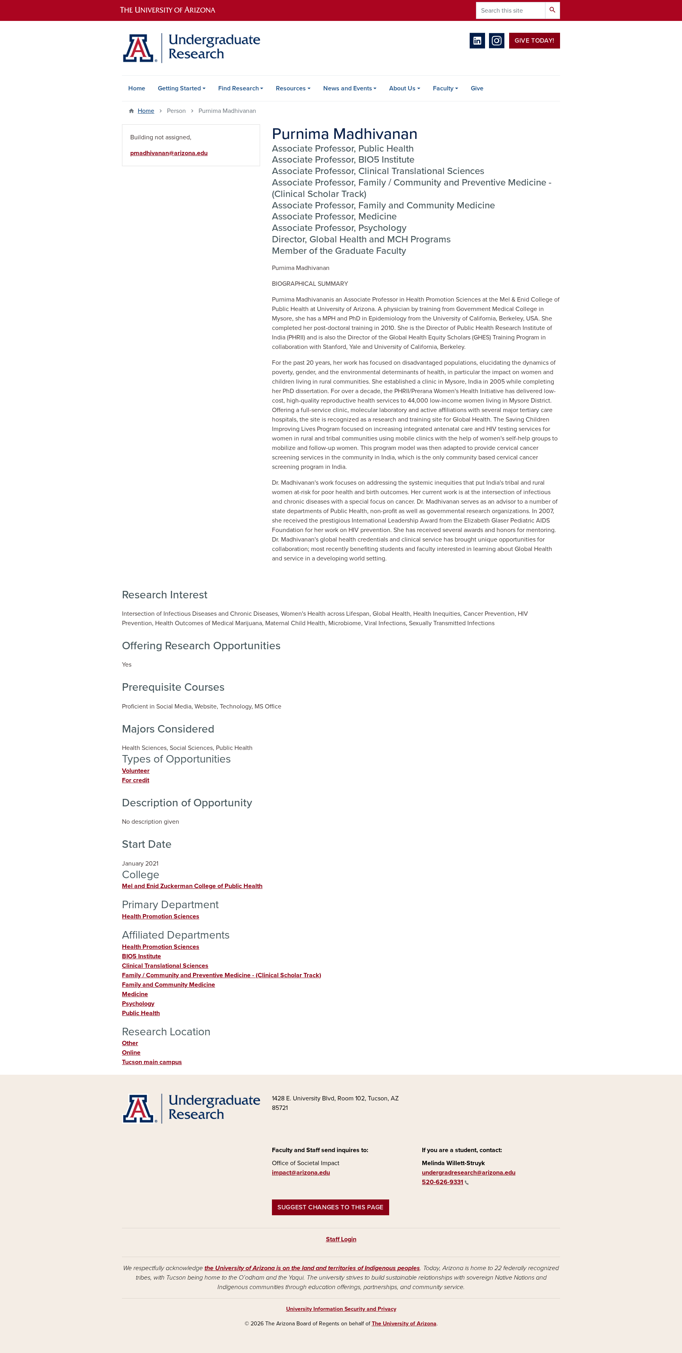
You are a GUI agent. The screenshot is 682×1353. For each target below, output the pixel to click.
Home (136, 88)
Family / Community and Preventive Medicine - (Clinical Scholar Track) (221, 975)
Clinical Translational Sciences (165, 966)
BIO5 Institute (141, 956)
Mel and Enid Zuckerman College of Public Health (192, 886)
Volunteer (136, 771)
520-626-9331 (442, 1182)
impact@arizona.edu (301, 1173)
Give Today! (535, 41)
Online (131, 1053)
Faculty (443, 88)
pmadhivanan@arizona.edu (169, 153)
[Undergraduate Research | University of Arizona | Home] (191, 48)
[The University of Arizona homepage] (174, 10)
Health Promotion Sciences (160, 916)
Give (477, 88)
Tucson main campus (152, 1062)
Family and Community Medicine (168, 985)
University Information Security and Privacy (341, 1309)
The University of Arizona (404, 1323)
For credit (135, 780)
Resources (291, 88)
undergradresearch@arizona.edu (468, 1173)
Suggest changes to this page (330, 1207)
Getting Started (179, 88)
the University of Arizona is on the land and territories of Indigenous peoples (312, 1268)
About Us (402, 88)
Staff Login (341, 1239)
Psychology (138, 1004)
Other (130, 1043)
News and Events (347, 88)
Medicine (135, 994)
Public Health (141, 1013)
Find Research (238, 88)
